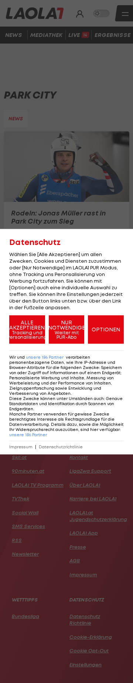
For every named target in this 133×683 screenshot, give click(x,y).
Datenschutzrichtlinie (61, 447)
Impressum (21, 447)
